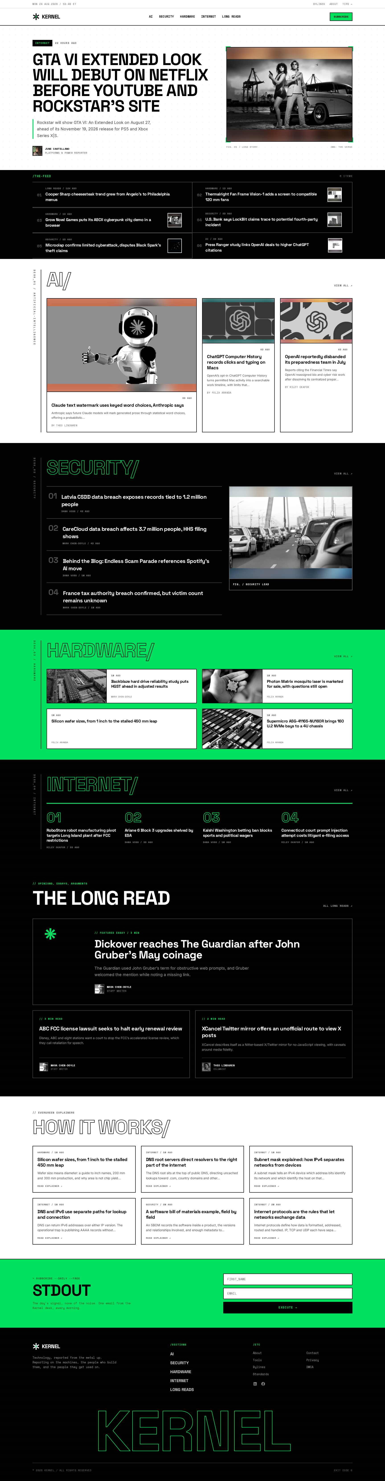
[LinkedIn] (255, 1384)
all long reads (337, 906)
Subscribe (341, 16)
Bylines (319, 4)
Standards (261, 1374)
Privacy (312, 1360)
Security (166, 16)
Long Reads (231, 16)
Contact (312, 1353)
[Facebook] (263, 1384)
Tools (257, 1360)
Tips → (347, 4)
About (334, 4)
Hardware (187, 16)
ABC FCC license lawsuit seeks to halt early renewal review (110, 1028)
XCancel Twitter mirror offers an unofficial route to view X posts (271, 1032)
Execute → (288, 1307)
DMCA (309, 1367)
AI (151, 16)
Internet (208, 16)
